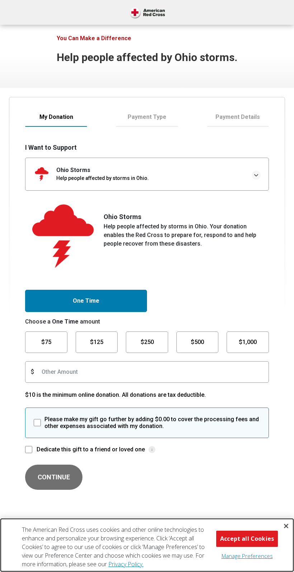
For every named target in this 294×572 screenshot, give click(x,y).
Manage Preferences (247, 555)
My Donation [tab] (56, 116)
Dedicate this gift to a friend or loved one (91, 449)
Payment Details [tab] (237, 116)
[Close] (286, 526)
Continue (54, 477)
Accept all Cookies (247, 539)
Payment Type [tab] (147, 116)
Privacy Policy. (125, 564)
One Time (86, 300)
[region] (147, 545)
